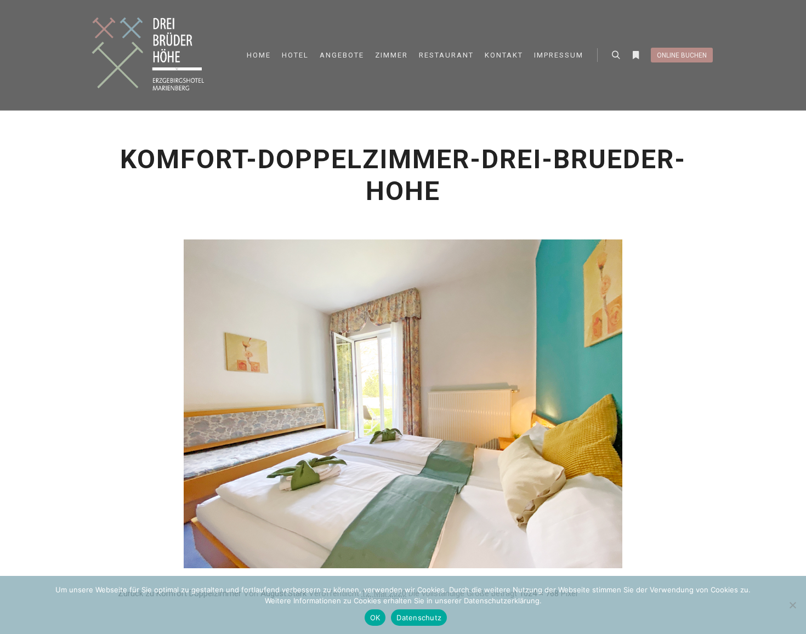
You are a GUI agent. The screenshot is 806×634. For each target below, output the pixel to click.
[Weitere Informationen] (635, 55)
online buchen (682, 55)
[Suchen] (616, 55)
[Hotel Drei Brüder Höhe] (151, 55)
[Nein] (792, 604)
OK (375, 617)
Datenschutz (418, 617)
